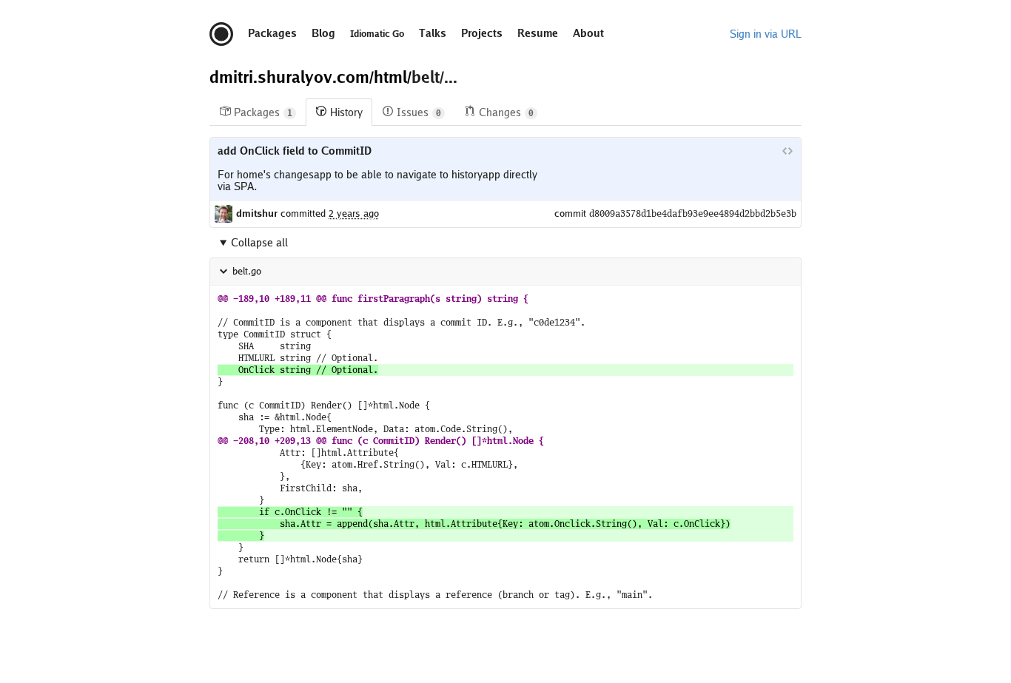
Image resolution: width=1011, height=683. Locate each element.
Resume (537, 33)
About (588, 33)
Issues (419, 112)
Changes (506, 112)
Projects (482, 33)
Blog (323, 33)
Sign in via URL (766, 34)
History (346, 112)
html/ (393, 77)
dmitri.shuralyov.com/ (291, 77)
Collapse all (259, 243)
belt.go (246, 271)
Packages (272, 33)
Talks (432, 33)
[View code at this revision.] (787, 151)
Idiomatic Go (377, 34)
